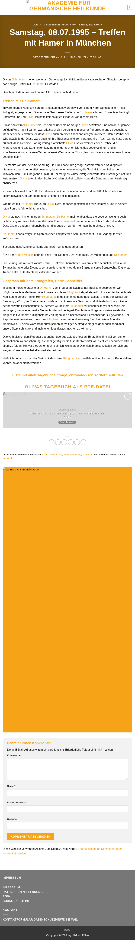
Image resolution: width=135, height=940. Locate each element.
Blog (67, 930)
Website (12, 818)
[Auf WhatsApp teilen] (51, 442)
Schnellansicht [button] (67, 422)
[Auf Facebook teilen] (58, 442)
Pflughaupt (73, 292)
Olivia (30, 116)
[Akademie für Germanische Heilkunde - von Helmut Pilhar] (67, 7)
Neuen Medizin (24, 254)
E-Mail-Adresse (17, 802)
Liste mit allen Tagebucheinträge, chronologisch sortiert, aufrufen (67, 375)
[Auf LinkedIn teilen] (83, 442)
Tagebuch (95, 24)
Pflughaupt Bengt (74, 24)
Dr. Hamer (38, 84)
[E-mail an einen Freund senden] (71, 442)
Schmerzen (19, 79)
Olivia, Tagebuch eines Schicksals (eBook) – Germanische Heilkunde (67, 413)
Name (11, 786)
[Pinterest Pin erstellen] (77, 442)
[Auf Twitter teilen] (64, 442)
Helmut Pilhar (92, 57)
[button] (5, 7)
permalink (7, 458)
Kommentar (14, 755)
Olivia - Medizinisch (46, 24)
